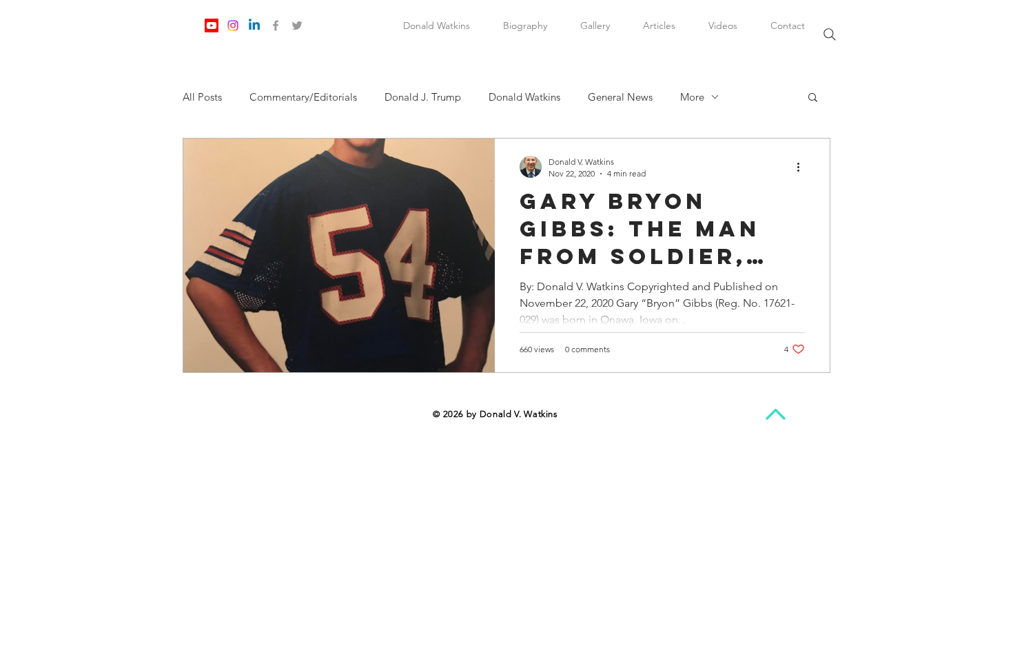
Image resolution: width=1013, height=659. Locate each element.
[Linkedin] (254, 25)
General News (620, 96)
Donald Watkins (524, 96)
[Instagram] (233, 25)
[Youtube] (211, 25)
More (692, 96)
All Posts (202, 96)
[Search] (829, 34)
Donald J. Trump (423, 96)
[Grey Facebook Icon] (276, 25)
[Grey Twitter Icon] (297, 25)
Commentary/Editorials (303, 96)
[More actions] (803, 167)
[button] (812, 98)
